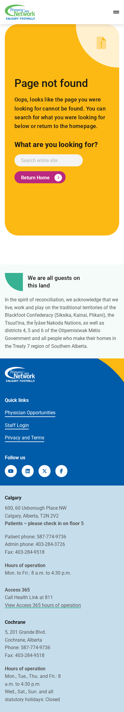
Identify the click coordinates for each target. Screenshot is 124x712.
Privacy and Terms (24, 438)
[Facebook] (61, 471)
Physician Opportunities (30, 412)
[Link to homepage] (20, 12)
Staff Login (17, 425)
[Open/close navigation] (116, 12)
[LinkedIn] (28, 471)
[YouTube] (11, 471)
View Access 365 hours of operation (43, 605)
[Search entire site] (48, 160)
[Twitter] (45, 471)
